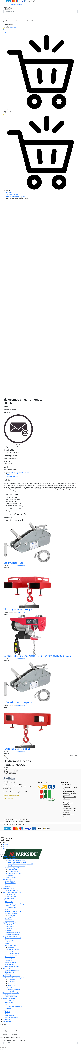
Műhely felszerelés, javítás (10, 936)
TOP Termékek (7, 1021)
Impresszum (66, 801)
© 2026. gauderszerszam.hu (14, 4)
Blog (4, 848)
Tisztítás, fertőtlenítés (9, 856)
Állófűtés (7, 1012)
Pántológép (8, 925)
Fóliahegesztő (9, 930)
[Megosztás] (3, 1047)
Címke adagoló (9, 926)
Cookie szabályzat (68, 791)
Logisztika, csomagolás (13, 194)
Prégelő (10, 917)
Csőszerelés (8, 942)
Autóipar (5, 1010)
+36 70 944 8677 (8, 798)
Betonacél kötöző (10, 883)
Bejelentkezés (9, 24)
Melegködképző (13, 871)
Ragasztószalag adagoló (12, 932)
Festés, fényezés (10, 957)
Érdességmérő (9, 972)
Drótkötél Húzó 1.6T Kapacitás (18, 702)
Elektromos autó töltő (11, 1017)
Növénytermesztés (10, 987)
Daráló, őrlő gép (10, 906)
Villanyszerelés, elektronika (11, 993)
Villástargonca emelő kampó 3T (19, 609)
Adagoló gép (9, 902)
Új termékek (6, 1019)
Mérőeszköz (6, 968)
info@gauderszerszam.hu (11, 795)
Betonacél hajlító (10, 881)
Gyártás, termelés (8, 900)
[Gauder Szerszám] (7, 8)
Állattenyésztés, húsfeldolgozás (14, 978)
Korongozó (11, 915)
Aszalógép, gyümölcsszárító (13, 1006)
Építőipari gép (7, 879)
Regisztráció (14, 27)
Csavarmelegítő (9, 940)
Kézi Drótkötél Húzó (13, 562)
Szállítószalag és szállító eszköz (15, 196)
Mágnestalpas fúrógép (12, 966)
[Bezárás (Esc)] (5, 1047)
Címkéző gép (9, 928)
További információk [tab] (12, 476)
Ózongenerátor (9, 875)
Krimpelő (8, 887)
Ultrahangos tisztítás (11, 858)
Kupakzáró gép (9, 921)
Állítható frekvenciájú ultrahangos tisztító (20, 864)
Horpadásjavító (9, 964)
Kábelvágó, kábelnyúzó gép (13, 911)
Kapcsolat (5, 846)
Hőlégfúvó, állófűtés (11, 962)
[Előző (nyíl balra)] (0, 1049)
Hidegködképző (12, 870)
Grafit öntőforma (10, 894)
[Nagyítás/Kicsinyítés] (0, 1047)
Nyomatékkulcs (12, 955)
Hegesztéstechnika (10, 945)
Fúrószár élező (9, 959)
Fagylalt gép (8, 1008)
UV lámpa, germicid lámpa (13, 873)
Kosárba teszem (20, 566)
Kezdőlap (9, 192)
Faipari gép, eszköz (8, 888)
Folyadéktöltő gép (10, 907)
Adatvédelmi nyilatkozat (70, 787)
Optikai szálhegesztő (11, 997)
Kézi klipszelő (12, 983)
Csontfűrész (11, 980)
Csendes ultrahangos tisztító (16, 866)
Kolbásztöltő (12, 985)
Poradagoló (8, 919)
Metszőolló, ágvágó (14, 989)
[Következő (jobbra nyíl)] (2, 1049)
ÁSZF (64, 789)
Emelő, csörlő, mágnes (12, 949)
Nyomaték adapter (13, 953)
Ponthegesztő (12, 947)
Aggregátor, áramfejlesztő (13, 938)
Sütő (6, 1004)
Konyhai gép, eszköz (9, 998)
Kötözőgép (11, 991)
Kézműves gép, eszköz (12, 913)
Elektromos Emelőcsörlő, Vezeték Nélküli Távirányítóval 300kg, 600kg (37, 655)
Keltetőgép (11, 981)
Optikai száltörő (10, 995)
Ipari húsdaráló (9, 1000)
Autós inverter (9, 1016)
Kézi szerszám (9, 951)
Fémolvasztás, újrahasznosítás (12, 892)
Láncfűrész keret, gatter (12, 890)
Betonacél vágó (9, 885)
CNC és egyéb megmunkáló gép (14, 904)
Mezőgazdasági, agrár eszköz (11, 976)
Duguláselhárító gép (11, 877)
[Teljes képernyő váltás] (2, 1047)
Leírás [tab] (8, 475)
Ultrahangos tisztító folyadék (16, 860)
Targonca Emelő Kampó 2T (16, 748)
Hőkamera (8, 974)
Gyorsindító (8, 961)
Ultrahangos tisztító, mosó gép (17, 862)
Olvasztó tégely (9, 898)
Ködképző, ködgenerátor (12, 868)
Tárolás (7, 943)
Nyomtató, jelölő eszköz (12, 934)
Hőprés (7, 909)
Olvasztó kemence (10, 896)
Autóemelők (8, 1014)
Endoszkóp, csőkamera (12, 970)
